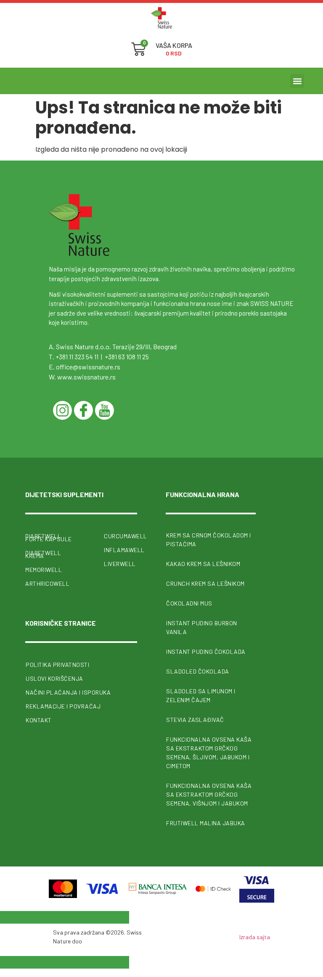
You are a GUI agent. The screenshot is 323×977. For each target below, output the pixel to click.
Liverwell (120, 563)
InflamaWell (120, 549)
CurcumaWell (120, 536)
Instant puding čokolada (206, 651)
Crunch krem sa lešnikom (205, 583)
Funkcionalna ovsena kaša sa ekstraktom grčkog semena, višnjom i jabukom (209, 794)
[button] (297, 81)
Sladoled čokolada (197, 671)
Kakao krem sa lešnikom (203, 563)
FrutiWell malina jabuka (205, 823)
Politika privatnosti (57, 664)
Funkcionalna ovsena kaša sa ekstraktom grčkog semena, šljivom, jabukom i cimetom (209, 752)
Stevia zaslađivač (195, 719)
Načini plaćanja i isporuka (68, 692)
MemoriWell (43, 569)
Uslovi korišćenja (54, 678)
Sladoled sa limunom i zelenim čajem (201, 695)
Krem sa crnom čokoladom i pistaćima (208, 540)
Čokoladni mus (189, 603)
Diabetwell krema (43, 554)
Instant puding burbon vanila (201, 627)
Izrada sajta (254, 936)
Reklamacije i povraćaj (63, 706)
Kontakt (39, 720)
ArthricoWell (47, 583)
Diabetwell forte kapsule (48, 537)
